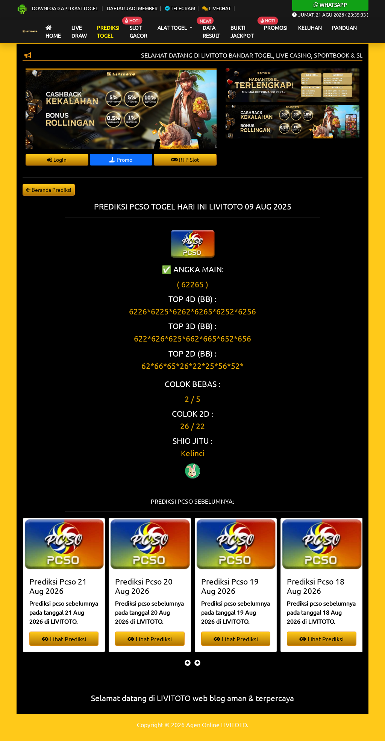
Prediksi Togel (108, 31)
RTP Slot (188, 159)
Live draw (79, 31)
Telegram (182, 8)
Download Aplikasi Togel (65, 8)
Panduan (344, 27)
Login (59, 159)
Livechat (219, 8)
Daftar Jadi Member (132, 8)
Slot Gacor (138, 31)
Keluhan (310, 27)
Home (53, 35)
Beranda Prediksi (50, 189)
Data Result (211, 31)
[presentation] (188, 662)
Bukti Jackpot (242, 31)
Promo (123, 159)
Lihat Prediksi (67, 638)
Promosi (276, 27)
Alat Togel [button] (173, 27)
